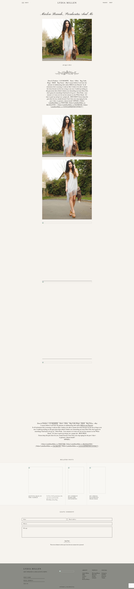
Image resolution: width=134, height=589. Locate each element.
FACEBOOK (57, 446)
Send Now (67, 541)
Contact (84, 576)
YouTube (104, 575)
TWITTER (61, 444)
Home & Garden (94, 575)
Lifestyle (94, 578)
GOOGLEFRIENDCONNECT (88, 446)
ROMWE (55, 423)
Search (105, 3)
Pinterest (104, 576)
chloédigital (70, 587)
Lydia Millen (85, 573)
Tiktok (103, 578)
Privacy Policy (85, 579)
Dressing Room (96, 573)
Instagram (104, 573)
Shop (110, 3)
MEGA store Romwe (86, 425)
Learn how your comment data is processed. (75, 545)
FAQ (83, 575)
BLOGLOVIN (87, 444)
